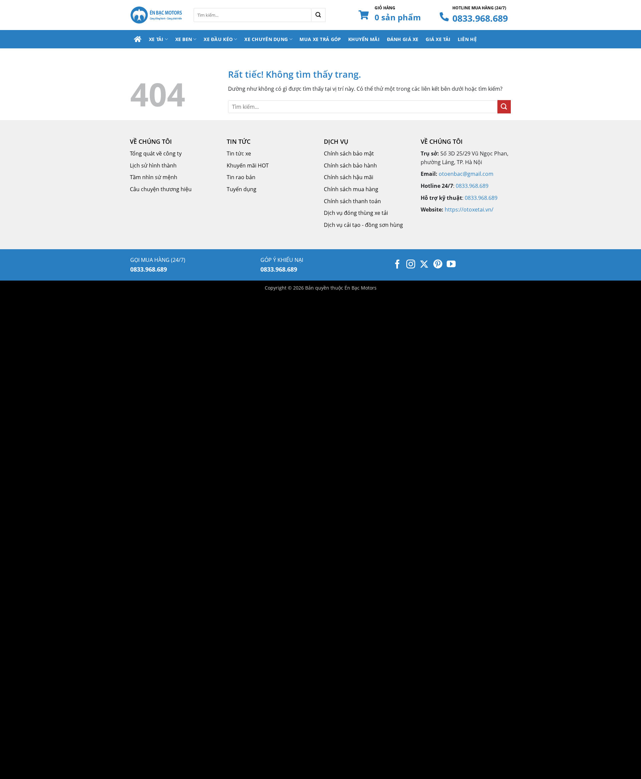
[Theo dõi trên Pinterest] (437, 265)
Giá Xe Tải (438, 39)
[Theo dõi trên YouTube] (451, 265)
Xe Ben (183, 39)
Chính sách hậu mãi (348, 177)
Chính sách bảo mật (349, 153)
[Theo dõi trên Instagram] (410, 265)
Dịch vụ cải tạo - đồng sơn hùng (363, 225)
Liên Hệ (467, 39)
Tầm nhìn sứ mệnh (153, 177)
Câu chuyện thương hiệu (161, 189)
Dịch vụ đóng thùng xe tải (356, 213)
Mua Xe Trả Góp (320, 39)
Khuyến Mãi (364, 39)
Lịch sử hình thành (153, 165)
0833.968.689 (480, 18)
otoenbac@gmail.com (466, 173)
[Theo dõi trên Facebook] (397, 265)
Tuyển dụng (241, 189)
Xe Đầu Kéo (218, 39)
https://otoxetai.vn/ (469, 209)
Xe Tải (156, 39)
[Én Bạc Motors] (157, 15)
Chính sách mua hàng (351, 189)
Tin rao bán (241, 177)
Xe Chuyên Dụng (266, 39)
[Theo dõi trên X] (424, 265)
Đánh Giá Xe (403, 39)
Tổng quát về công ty (156, 153)
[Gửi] (318, 15)
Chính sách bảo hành (350, 165)
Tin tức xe (239, 153)
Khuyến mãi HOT (248, 165)
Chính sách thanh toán (352, 201)
